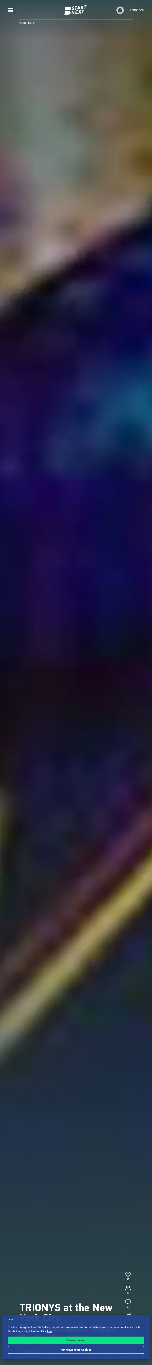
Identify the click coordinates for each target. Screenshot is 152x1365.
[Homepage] (76, 10)
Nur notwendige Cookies (76, 1350)
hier (49, 1331)
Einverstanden (76, 1340)
